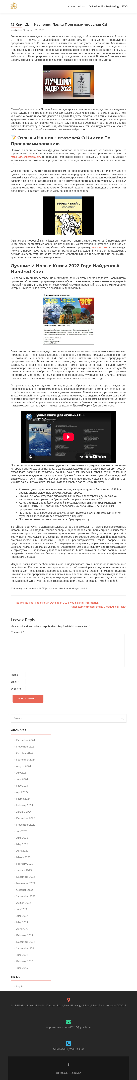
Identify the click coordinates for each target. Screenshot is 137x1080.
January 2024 (24, 811)
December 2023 (25, 818)
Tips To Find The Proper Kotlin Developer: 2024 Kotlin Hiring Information (55, 602)
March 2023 (23, 857)
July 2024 (21, 772)
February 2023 (24, 863)
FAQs (125, 6)
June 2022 (22, 915)
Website (16, 688)
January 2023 (24, 870)
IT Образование (48, 588)
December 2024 (25, 739)
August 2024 (23, 766)
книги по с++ (100, 247)
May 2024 (22, 785)
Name (15, 674)
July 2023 (21, 831)
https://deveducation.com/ (26, 156)
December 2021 (25, 941)
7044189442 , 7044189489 (68, 1049)
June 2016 (22, 967)
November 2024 (25, 746)
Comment (17, 631)
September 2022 (25, 896)
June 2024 (22, 779)
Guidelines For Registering (104, 6)
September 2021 (25, 948)
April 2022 (22, 928)
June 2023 (22, 837)
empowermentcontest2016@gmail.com (68, 1027)
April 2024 (22, 792)
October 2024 (24, 752)
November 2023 (25, 824)
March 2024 (23, 798)
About (81, 6)
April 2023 (22, 850)
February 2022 (24, 935)
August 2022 (23, 902)
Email (15, 681)
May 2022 (22, 922)
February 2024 (24, 805)
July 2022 (21, 909)
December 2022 (25, 876)
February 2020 (24, 961)
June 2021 (22, 954)
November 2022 (25, 883)
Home (71, 6)
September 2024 (25, 759)
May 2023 (22, 844)
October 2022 (24, 889)
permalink (81, 588)
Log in (19, 986)
